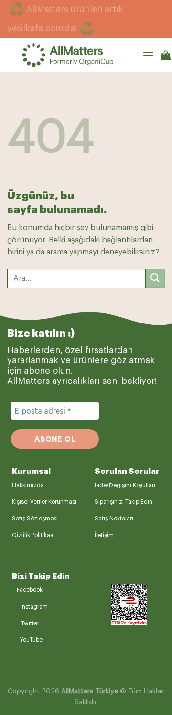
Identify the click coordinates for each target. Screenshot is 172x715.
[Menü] (148, 55)
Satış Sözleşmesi (35, 518)
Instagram (34, 607)
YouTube (31, 640)
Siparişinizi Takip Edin (123, 502)
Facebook (30, 590)
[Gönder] (155, 278)
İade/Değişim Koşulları (125, 485)
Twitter (30, 623)
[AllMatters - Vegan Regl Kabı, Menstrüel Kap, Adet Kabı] (82, 54)
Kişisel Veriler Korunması (44, 502)
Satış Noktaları (114, 518)
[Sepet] (166, 55)
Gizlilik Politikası (33, 535)
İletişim (104, 535)
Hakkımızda (28, 485)
